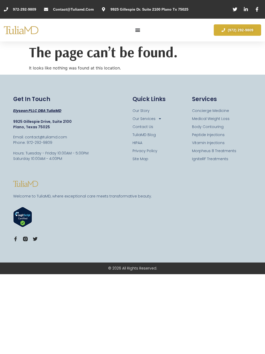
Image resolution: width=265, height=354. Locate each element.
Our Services (144, 118)
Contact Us (142, 126)
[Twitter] (35, 239)
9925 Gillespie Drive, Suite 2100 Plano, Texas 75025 (42, 124)
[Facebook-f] (15, 239)
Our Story (141, 110)
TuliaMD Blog (144, 134)
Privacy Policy (144, 150)
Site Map (140, 158)
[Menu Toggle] (137, 30)
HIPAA (137, 142)
